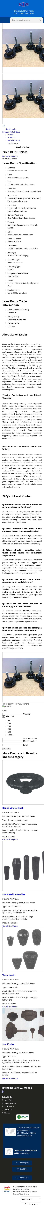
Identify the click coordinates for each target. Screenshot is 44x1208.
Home (10, 134)
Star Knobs (8, 1044)
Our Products (9, 1106)
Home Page (8, 1100)
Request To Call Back (11, 132)
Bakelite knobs (14, 140)
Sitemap (7, 1113)
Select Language (30, 1204)
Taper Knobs (8, 975)
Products (11, 137)
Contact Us (8, 1110)
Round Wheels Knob (12, 808)
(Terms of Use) (24, 1189)
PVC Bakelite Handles (13, 894)
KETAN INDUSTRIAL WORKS (24, 12)
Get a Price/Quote (10, 156)
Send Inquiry (10, 129)
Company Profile (10, 1103)
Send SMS (23, 1169)
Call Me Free (23, 1178)
